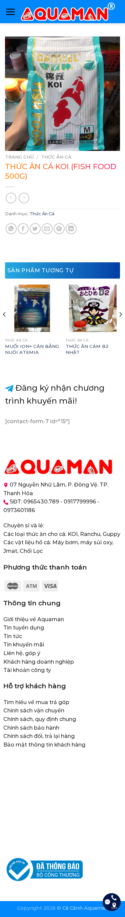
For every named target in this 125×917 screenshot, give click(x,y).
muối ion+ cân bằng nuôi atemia (32, 349)
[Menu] (10, 11)
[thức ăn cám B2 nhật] (93, 308)
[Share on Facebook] (23, 228)
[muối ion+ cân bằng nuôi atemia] (32, 308)
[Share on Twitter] (35, 228)
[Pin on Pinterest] (59, 228)
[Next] (120, 327)
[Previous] (4, 327)
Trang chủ (19, 157)
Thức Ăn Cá (56, 157)
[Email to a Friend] (47, 228)
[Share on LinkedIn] (71, 228)
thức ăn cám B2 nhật (87, 349)
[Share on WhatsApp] (11, 228)
